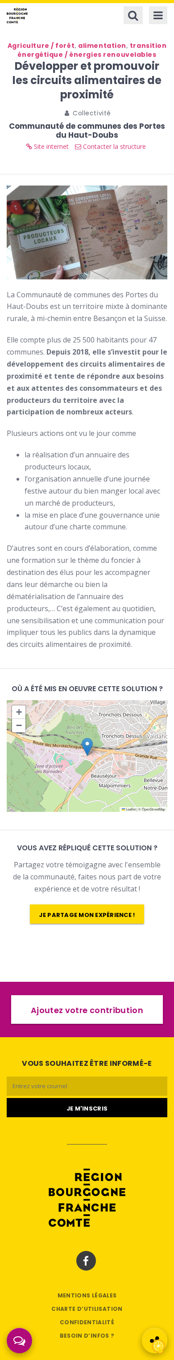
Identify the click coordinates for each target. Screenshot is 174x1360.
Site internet (50, 146)
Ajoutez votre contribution (87, 1010)
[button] (87, 747)
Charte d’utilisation (86, 1309)
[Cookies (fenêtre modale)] (158, 1344)
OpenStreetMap (153, 809)
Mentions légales (87, 1295)
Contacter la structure (113, 146)
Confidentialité (87, 1322)
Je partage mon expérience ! (87, 915)
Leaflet (130, 809)
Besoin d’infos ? (87, 1335)
